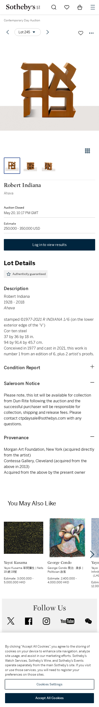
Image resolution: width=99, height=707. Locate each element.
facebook (28, 621)
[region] (49, 670)
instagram (46, 621)
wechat (88, 621)
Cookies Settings (49, 684)
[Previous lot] (7, 32)
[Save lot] (81, 33)
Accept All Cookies (49, 698)
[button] (49, 92)
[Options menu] (91, 33)
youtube (67, 621)
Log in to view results (49, 245)
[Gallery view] (87, 151)
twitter (10, 621)
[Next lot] (47, 32)
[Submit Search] (53, 7)
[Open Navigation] (92, 7)
